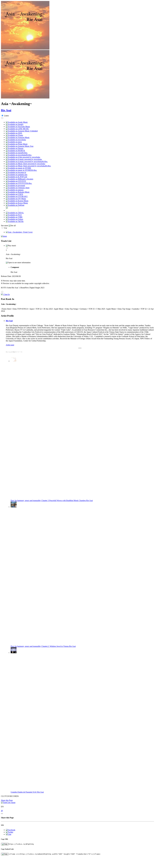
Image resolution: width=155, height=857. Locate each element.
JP (2, 811)
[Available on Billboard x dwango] (19, 179)
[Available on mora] (14, 142)
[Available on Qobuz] (14, 219)
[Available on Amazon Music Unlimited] (22, 131)
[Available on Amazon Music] (18, 137)
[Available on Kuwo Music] (17, 203)
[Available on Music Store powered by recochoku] (25, 164)
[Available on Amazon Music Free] (19, 146)
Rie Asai (6, 110)
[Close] (2, 813)
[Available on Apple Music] (17, 122)
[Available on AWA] (14, 133)
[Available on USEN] (14, 194)
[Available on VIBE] (14, 217)
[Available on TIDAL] (15, 213)
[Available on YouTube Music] (18, 127)
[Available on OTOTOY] (16, 181)
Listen (6, 116)
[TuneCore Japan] (8, 802)
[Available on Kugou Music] (17, 201)
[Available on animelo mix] (16, 175)
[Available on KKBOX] (15, 151)
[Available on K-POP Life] (16, 177)
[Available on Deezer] (14, 148)
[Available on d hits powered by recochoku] (23, 157)
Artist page (10, 345)
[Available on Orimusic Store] (17, 188)
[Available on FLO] (14, 215)
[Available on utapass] (14, 190)
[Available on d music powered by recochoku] (24, 159)
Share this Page (7, 800)
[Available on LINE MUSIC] (17, 129)
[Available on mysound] (15, 185)
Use (5, 228)
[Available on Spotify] (14, 124)
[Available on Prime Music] (17, 144)
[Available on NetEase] (15, 205)
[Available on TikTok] (14, 221)
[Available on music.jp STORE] (18, 168)
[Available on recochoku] (16, 140)
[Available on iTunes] (14, 135)
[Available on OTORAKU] (17, 196)
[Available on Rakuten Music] (18, 192)
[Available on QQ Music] (16, 199)
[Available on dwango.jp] (16, 172)
